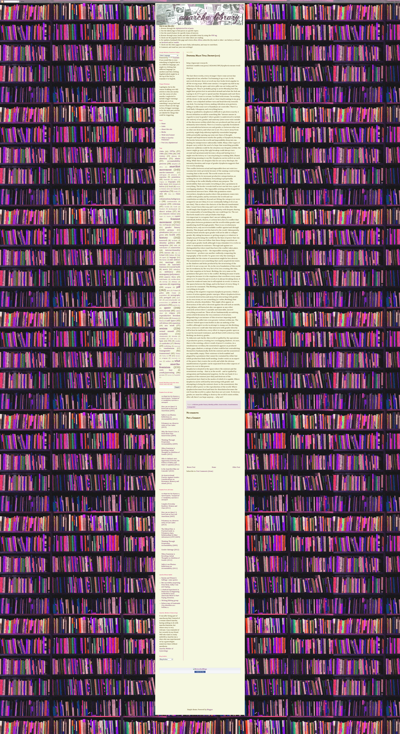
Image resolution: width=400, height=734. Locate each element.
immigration (163, 245)
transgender (191, 407)
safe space (171, 321)
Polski (174, 293)
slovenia (174, 336)
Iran (176, 253)
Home (214, 467)
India (175, 245)
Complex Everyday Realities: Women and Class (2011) (169, 506)
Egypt (161, 216)
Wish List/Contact (168, 135)
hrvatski (174, 240)
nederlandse (163, 279)
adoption (175, 164)
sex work (169, 326)
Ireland (162, 255)
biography (172, 182)
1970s (172, 151)
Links (163, 126)
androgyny (162, 175)
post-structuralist (171, 300)
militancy (169, 272)
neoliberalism (175, 279)
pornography (175, 295)
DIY (179, 211)
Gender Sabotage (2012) (170, 550)
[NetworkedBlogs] (200, 669)
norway (164, 282)
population (163, 295)
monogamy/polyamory (169, 274)
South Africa (173, 338)
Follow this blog (200, 671)
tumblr (176, 42)
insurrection (223, 404)
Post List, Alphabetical (169, 143)
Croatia (166, 206)
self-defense (163, 323)
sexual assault (166, 331)
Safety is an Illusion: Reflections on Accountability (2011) (169, 417)
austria (176, 179)
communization (172, 201)
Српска (169, 375)
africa (161, 167)
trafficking (167, 346)
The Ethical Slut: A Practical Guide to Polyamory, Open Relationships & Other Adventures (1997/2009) (170, 533)
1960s (161, 151)
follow (200, 40)
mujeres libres (170, 277)
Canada (175, 189)
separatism (176, 323)
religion (172, 313)
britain (178, 186)
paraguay (168, 287)
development (173, 209)
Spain (161, 341)
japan (164, 257)
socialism (162, 338)
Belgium (161, 182)
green (161, 235)
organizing (175, 284)
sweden (177, 341)
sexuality (163, 334)
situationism (163, 336)
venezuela (174, 358)
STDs (170, 341)
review (166, 318)
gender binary (203, 404)
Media (163, 132)
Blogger (210, 710)
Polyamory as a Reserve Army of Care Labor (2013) (170, 425)
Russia (161, 321)
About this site (166, 129)
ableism (174, 156)
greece (175, 232)
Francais (168, 225)
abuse (177, 159)
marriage (169, 262)
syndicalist (166, 343)
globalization (164, 232)
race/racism (164, 311)
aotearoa (174, 175)
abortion (163, 159)
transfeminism (233, 404)
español (177, 216)
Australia (167, 179)
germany (171, 230)
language (172, 257)
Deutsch (162, 209)
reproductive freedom (169, 316)
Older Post (236, 467)
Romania (175, 318)
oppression (163, 284)
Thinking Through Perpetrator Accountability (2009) (169, 442)
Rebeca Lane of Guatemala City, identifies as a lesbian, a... (170, 605)
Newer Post (191, 467)
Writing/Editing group (169, 600)
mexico (165, 269)
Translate (176, 58)
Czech (175, 206)
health (172, 235)
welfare (168, 361)
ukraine (178, 356)
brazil (171, 186)
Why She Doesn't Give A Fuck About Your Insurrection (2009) (170, 434)
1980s (161, 154)
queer (167, 308)
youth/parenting (166, 373)
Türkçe (178, 353)
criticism (195, 404)
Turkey (164, 356)
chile (161, 194)
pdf (178, 287)
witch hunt (165, 370)
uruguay (165, 358)
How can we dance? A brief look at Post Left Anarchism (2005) (169, 409)
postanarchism (163, 302)
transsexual (164, 353)
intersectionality (172, 250)
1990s (170, 154)
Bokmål (175, 184)
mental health (175, 267)
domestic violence (169, 214)
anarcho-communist (166, 172)
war (160, 361)
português (167, 298)
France (177, 225)
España (169, 216)
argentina (162, 177)
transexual (177, 346)
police (161, 293)
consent (162, 204)
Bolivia (161, 186)
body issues (163, 184)
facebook (165, 42)
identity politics (213, 404)
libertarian (162, 260)
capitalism (164, 191)
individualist (163, 247)
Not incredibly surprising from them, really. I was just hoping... (170, 585)
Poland (175, 290)
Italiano (171, 255)
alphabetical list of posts (185, 28)
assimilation (175, 177)
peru (168, 290)
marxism (162, 265)
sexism (163, 328)
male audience (175, 260)
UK (170, 356)
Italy (178, 255)
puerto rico (176, 305)
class (178, 194)
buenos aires (166, 189)
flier (160, 225)
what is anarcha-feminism (169, 364)
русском (161, 375)
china (169, 194)
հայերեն (177, 375)
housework (163, 240)
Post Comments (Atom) (204, 471)
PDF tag (214, 35)
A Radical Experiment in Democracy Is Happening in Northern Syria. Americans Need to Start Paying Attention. (170, 594)
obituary (174, 282)
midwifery (176, 269)
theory (177, 343)
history (163, 237)
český (176, 191)
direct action (165, 211)
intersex (167, 253)
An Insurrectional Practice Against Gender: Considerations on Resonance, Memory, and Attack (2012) (170, 479)
